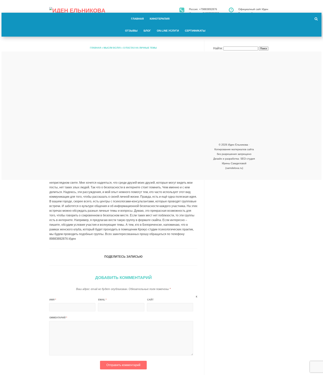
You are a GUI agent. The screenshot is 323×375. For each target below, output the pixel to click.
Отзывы (131, 30)
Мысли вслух (112, 48)
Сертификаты (195, 30)
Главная (137, 18)
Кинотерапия (160, 18)
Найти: (218, 48)
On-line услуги (168, 30)
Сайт (150, 299)
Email (102, 299)
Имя (52, 299)
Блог (147, 30)
